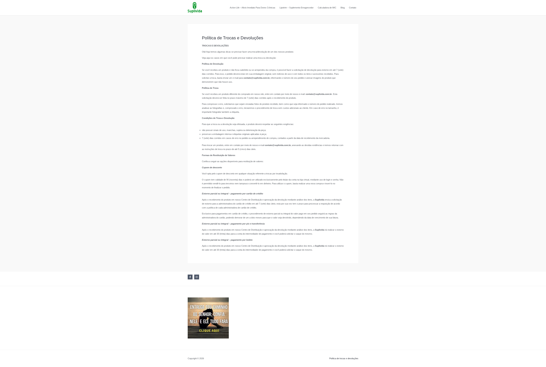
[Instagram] (196, 277)
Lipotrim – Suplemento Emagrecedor (297, 7)
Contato (352, 7)
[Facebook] (190, 277)
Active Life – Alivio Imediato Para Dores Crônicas (252, 7)
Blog (343, 7)
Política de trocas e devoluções (343, 358)
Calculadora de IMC (327, 7)
